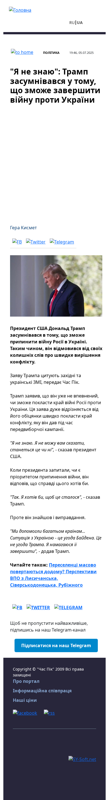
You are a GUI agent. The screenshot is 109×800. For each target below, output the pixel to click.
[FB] (17, 241)
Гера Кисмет (23, 228)
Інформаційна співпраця (42, 691)
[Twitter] (36, 241)
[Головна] (20, 9)
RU (72, 22)
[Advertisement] (54, 161)
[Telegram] (62, 241)
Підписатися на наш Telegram (56, 645)
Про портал (26, 681)
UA (80, 22)
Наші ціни (25, 700)
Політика (51, 52)
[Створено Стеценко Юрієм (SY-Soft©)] (82, 759)
